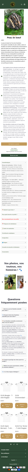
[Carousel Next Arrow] (25, 22)
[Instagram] (10, 444)
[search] (21, 4)
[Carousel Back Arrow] (3, 22)
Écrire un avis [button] (14, 155)
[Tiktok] (14, 444)
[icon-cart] (24, 4)
